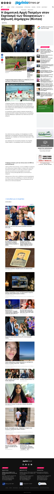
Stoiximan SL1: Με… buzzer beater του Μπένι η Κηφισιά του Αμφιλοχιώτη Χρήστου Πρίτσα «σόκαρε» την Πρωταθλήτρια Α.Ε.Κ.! (46, 94)
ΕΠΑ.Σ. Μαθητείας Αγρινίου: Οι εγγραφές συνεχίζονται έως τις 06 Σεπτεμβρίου (46, 89)
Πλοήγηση (21, 487)
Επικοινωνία (15, 487)
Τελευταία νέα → (45, 47)
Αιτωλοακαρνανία (19, 7)
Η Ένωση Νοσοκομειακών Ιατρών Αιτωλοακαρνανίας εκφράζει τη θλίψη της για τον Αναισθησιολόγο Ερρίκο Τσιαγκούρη (46, 66)
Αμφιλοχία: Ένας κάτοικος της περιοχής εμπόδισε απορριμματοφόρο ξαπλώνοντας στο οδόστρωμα (46, 57)
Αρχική (8, 7)
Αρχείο (10, 487)
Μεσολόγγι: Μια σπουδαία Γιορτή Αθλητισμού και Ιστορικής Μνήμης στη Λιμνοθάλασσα (45, 61)
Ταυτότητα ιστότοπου (44, 487)
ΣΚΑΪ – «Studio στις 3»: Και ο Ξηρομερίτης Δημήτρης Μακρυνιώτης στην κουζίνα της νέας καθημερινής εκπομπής (46, 80)
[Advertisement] (29, 125)
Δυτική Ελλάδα (27, 7)
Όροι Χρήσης (26, 487)
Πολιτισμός (23, 9)
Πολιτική (38, 7)
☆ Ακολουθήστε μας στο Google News (14, 199)
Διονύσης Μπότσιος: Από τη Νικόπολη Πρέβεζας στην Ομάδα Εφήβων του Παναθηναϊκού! (46, 71)
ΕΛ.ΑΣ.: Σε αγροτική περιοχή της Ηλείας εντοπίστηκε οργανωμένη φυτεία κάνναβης (46, 75)
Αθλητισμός (44, 7)
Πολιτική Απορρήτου (34, 487)
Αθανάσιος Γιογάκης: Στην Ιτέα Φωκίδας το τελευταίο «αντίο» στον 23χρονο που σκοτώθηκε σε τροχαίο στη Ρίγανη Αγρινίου (46, 85)
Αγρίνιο (12, 7)
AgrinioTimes (4, 22)
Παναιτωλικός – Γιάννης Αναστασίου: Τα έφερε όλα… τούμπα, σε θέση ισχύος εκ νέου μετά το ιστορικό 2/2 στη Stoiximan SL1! (46, 51)
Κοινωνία (33, 7)
